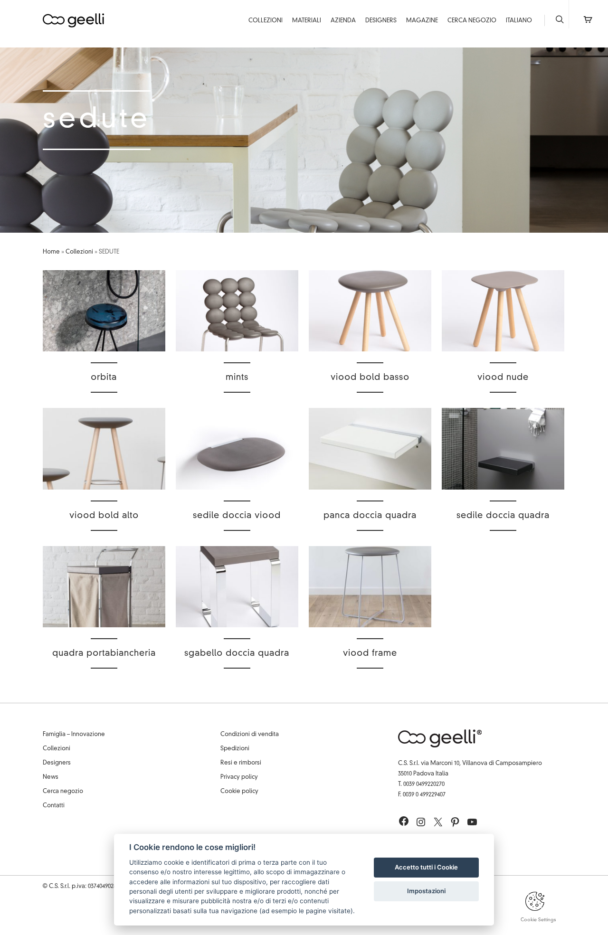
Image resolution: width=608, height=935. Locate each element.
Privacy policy (239, 777)
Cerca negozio (63, 791)
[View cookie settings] (534, 909)
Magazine (422, 21)
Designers (381, 21)
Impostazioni (426, 891)
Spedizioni (234, 749)
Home (51, 252)
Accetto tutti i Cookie (426, 867)
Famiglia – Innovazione (74, 734)
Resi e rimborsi (240, 763)
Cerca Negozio (471, 21)
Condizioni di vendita (249, 734)
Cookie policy (239, 791)
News (50, 777)
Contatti (54, 806)
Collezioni (265, 21)
